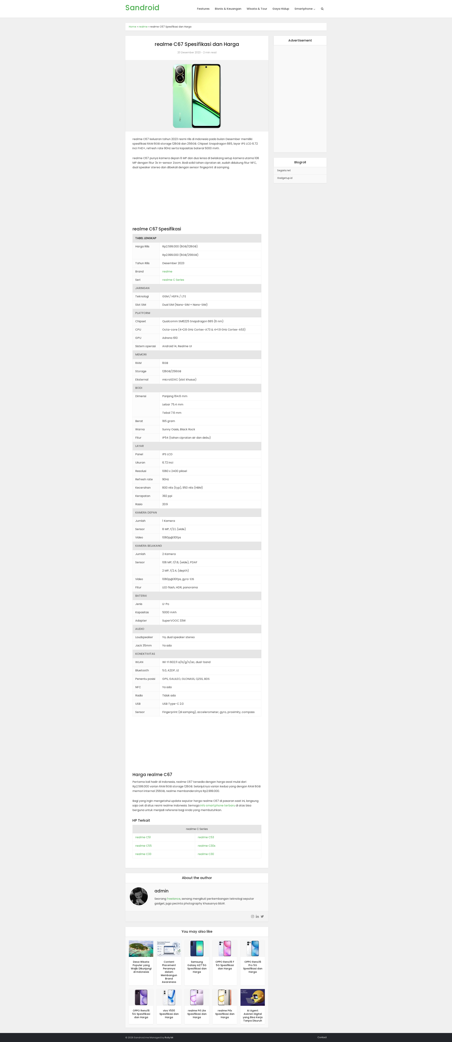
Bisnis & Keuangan (228, 9)
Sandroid (142, 8)
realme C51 (143, 837)
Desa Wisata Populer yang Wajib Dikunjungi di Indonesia (141, 967)
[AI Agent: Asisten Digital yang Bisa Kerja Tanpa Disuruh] (252, 997)
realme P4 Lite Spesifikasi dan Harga (197, 1014)
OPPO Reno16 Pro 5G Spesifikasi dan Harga (252, 967)
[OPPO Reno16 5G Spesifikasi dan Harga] (141, 997)
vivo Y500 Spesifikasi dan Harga (169, 1014)
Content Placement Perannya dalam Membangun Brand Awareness (169, 972)
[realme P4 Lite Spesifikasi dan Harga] (197, 997)
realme (143, 26)
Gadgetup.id (284, 178)
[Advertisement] (196, 199)
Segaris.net (284, 170)
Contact (322, 1037)
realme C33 (143, 854)
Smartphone (304, 9)
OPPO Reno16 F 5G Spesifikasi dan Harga (224, 965)
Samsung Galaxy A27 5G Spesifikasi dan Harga (197, 967)
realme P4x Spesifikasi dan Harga (224, 1014)
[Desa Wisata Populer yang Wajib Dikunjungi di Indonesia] (141, 948)
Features (203, 9)
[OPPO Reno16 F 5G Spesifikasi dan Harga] (225, 948)
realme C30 (206, 854)
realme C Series (173, 280)
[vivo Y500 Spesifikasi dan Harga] (169, 997)
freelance (173, 899)
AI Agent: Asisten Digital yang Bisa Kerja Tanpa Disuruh (253, 1015)
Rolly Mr (169, 1037)
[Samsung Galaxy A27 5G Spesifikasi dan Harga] (197, 948)
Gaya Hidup (280, 9)
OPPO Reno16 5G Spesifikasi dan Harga (141, 1014)
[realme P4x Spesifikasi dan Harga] (225, 997)
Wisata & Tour (257, 9)
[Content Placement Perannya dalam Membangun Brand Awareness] (169, 948)
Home (132, 26)
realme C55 (143, 846)
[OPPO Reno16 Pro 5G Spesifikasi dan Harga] (252, 948)
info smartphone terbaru (217, 805)
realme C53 (206, 837)
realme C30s (206, 846)
